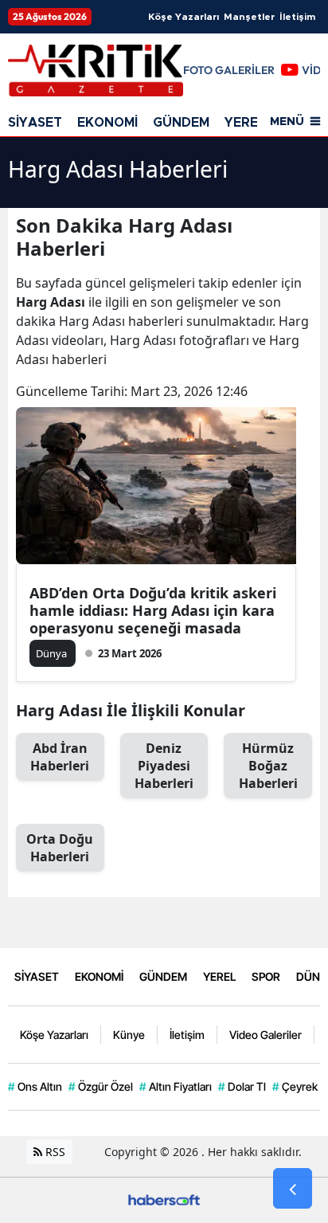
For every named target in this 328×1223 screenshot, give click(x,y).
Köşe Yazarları (183, 17)
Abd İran (59, 756)
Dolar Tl (242, 1086)
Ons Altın (35, 1086)
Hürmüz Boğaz (268, 765)
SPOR (266, 976)
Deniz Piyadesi (164, 765)
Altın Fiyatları (175, 1086)
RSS (53, 1151)
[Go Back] (292, 1188)
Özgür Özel (100, 1086)
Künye (129, 1034)
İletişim (297, 17)
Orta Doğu (59, 847)
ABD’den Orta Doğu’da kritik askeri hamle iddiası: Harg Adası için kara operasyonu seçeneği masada (152, 610)
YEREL (245, 122)
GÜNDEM (181, 122)
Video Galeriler (265, 1034)
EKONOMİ (107, 122)
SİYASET (35, 122)
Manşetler (249, 17)
